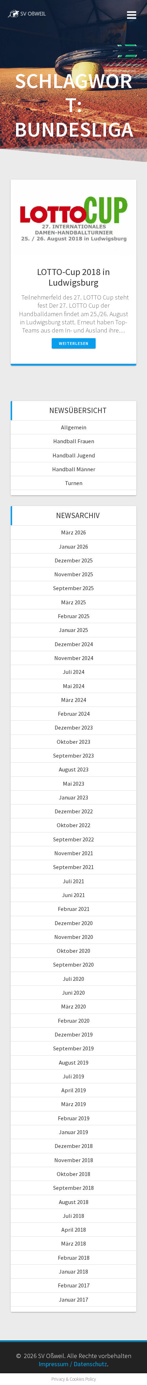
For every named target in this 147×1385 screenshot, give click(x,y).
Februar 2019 (74, 1118)
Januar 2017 (73, 1299)
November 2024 (73, 657)
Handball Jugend (73, 455)
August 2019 (73, 1062)
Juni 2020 (73, 992)
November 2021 (73, 853)
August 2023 (73, 769)
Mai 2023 (73, 783)
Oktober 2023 (73, 741)
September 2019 (73, 1048)
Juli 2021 (73, 881)
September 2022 (73, 839)
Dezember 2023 (74, 727)
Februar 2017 (74, 1285)
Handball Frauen (73, 441)
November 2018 (73, 1160)
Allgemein (73, 427)
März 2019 (73, 1104)
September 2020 (73, 964)
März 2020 (73, 1006)
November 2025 (73, 574)
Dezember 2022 (74, 811)
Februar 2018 (74, 1257)
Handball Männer (73, 469)
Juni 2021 (73, 894)
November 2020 (73, 936)
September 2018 (73, 1187)
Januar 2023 (73, 797)
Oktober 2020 (73, 950)
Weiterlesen (73, 343)
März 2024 (73, 699)
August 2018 (73, 1201)
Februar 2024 (74, 713)
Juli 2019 (73, 1076)
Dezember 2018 (74, 1145)
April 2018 (73, 1229)
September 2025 (73, 588)
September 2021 (73, 866)
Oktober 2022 (73, 825)
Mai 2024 (73, 685)
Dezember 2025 (74, 560)
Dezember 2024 (74, 644)
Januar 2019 (73, 1132)
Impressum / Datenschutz (73, 1364)
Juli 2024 (73, 671)
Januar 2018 (73, 1271)
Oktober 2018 (73, 1173)
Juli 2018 (73, 1215)
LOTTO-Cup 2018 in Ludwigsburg (73, 277)
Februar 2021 (74, 908)
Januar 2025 (73, 629)
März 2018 (73, 1243)
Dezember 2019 (74, 1034)
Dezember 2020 (74, 923)
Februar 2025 (74, 616)
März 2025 (73, 602)
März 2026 (73, 532)
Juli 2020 (73, 978)
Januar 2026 (73, 546)
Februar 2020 (74, 1020)
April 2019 (73, 1090)
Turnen (73, 483)
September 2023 (73, 755)
